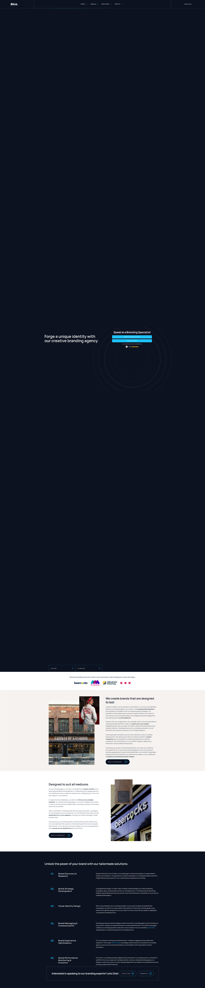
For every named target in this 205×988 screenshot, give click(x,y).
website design (115, 943)
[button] (94, 4)
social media (151, 928)
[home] (14, 4)
